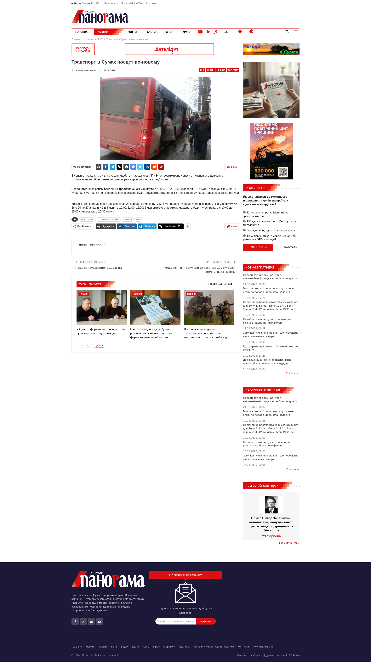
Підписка (184, 646)
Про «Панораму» (164, 646)
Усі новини (293, 373)
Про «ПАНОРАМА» (132, 3)
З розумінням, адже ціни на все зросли (271, 230)
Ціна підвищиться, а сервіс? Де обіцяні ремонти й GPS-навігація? (269, 237)
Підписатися (206, 621)
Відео (124, 646)
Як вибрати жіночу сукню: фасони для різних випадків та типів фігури (267, 321)
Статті (103, 646)
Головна (81, 32)
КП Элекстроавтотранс (108, 219)
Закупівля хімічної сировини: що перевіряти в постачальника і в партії (271, 334)
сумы (138, 219)
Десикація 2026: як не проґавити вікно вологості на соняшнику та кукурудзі (267, 361)
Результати (289, 247)
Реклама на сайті (264, 646)
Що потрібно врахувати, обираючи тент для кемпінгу (270, 348)
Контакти (151, 3)
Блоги (151, 32)
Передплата (111, 3)
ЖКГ (202, 70)
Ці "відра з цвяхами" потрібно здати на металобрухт (269, 223)
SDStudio (294, 655)
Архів (186, 32)
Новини (103, 31)
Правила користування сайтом (214, 646)
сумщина (127, 219)
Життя (132, 32)
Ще (226, 32)
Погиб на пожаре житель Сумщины (98, 267)
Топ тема (233, 70)
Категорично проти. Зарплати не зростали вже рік (265, 214)
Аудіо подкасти (216, 32)
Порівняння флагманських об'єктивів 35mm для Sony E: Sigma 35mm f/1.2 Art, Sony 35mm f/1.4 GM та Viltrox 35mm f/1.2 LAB (270, 305)
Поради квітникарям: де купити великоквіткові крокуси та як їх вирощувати (270, 276)
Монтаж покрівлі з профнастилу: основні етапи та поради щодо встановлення (268, 290)
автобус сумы (87, 219)
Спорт (170, 32)
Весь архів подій (289, 542)
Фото (114, 646)
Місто (210, 70)
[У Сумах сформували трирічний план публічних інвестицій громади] (102, 307)
